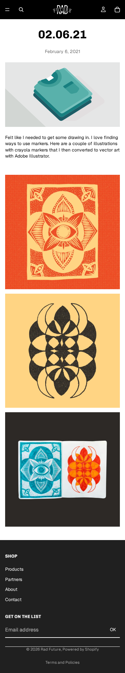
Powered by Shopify (81, 649)
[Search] (21, 10)
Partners (13, 579)
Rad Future (51, 649)
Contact (13, 599)
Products (14, 569)
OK (113, 630)
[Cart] (117, 10)
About (11, 589)
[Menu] (7, 9)
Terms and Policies (62, 662)
